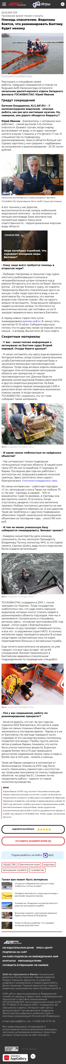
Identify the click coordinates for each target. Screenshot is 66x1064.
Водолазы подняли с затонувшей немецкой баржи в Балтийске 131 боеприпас (36, 914)
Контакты (9, 960)
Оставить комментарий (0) (33, 841)
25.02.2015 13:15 (9, 12)
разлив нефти (32, 321)
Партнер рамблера (29, 1049)
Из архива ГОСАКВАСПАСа (17, 76)
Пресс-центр (44, 947)
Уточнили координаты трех (39, 480)
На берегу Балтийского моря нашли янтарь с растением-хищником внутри (36, 894)
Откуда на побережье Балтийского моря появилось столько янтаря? (34, 884)
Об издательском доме (18, 947)
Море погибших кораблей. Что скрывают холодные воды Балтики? (34, 924)
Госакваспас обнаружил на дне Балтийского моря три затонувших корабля (36, 904)
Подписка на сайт (14, 952)
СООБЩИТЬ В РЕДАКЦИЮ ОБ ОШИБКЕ (25, 965)
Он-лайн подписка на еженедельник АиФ (30, 956)
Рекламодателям (29, 960)
